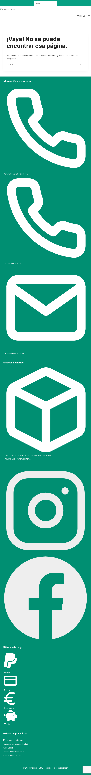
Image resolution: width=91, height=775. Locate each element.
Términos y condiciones (13, 740)
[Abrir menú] (89, 16)
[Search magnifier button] (55, 3)
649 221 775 (22, 174)
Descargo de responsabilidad (15, 744)
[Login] (84, 16)
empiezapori (63, 768)
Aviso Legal (8, 748)
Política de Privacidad (12, 755)
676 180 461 (16, 263)
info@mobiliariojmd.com (14, 353)
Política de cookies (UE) (13, 751)
